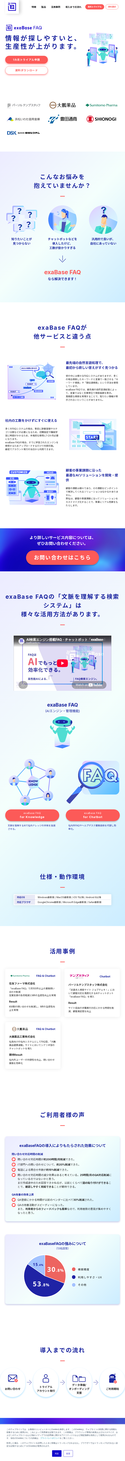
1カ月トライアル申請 (26, 59)
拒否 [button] (68, 1453)
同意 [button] (57, 1453)
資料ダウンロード (26, 70)
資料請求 (112, 7)
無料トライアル (95, 7)
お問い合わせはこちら (62, 557)
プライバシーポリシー (50, 1438)
